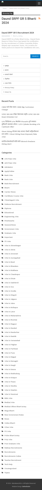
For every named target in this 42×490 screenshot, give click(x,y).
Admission (8, 167)
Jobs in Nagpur (10, 324)
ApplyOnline (9, 171)
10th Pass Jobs (10, 159)
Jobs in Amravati (11, 254)
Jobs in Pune (9, 353)
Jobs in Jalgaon (10, 299)
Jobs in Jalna (9, 303)
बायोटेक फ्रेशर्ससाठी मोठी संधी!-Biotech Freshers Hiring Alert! (18, 143)
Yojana (7, 472)
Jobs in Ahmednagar (12, 245)
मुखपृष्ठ (7, 66)
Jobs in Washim (10, 390)
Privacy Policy (9, 88)
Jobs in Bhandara (11, 266)
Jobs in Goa (9, 287)
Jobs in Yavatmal (11, 394)
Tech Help (8, 464)
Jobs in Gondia (10, 291)
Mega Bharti (9, 411)
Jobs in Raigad (10, 357)
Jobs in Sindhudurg (12, 373)
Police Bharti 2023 (11, 435)
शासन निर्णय (8, 83)
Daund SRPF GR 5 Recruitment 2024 (18, 33)
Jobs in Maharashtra (12, 316)
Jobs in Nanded (10, 328)
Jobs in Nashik (10, 336)
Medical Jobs (9, 402)
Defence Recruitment (13, 204)
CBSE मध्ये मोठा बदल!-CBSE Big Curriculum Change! (18, 108)
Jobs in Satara (10, 369)
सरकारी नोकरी (9, 74)
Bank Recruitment (11, 183)
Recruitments (9, 452)
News (6, 419)
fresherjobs (9, 221)
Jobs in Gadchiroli (11, 283)
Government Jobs (11, 229)
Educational (9, 212)
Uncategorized (10, 468)
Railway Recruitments (13, 448)
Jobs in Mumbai (10, 320)
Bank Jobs (8, 175)
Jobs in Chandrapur (12, 274)
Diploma (7, 208)
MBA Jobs (8, 398)
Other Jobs (8, 427)
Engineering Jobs (11, 216)
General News (10, 225)
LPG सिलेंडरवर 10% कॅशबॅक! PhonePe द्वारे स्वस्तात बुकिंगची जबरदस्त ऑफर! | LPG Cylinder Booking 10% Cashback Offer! (21, 124)
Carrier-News (10, 192)
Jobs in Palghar (10, 344)
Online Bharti (9, 423)
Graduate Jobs (10, 233)
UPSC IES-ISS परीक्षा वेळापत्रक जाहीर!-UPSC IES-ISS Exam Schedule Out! (20, 115)
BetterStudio (26, 486)
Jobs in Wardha (10, 386)
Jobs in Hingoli (10, 295)
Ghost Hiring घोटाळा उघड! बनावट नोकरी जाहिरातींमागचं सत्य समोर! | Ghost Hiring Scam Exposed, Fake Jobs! (20, 134)
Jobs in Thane (10, 382)
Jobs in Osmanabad (12, 340)
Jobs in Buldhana (11, 270)
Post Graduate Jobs (12, 444)
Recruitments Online (12, 456)
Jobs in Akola (9, 250)
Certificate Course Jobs (13, 196)
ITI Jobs (7, 241)
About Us (8, 92)
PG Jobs (7, 431)
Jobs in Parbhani (11, 349)
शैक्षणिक (7, 79)
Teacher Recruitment (12, 460)
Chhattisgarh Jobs (11, 200)
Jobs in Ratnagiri (11, 361)
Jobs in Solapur (10, 377)
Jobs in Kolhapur (11, 307)
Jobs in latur (9, 311)
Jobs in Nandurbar (11, 332)
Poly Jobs (8, 439)
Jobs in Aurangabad (12, 258)
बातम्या (7, 70)
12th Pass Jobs (10, 163)
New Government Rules (14, 415)
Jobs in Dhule (9, 278)
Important (8, 237)
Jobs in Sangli (9, 365)
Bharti (6, 188)
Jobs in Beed (9, 262)
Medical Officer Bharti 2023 (15, 406)
